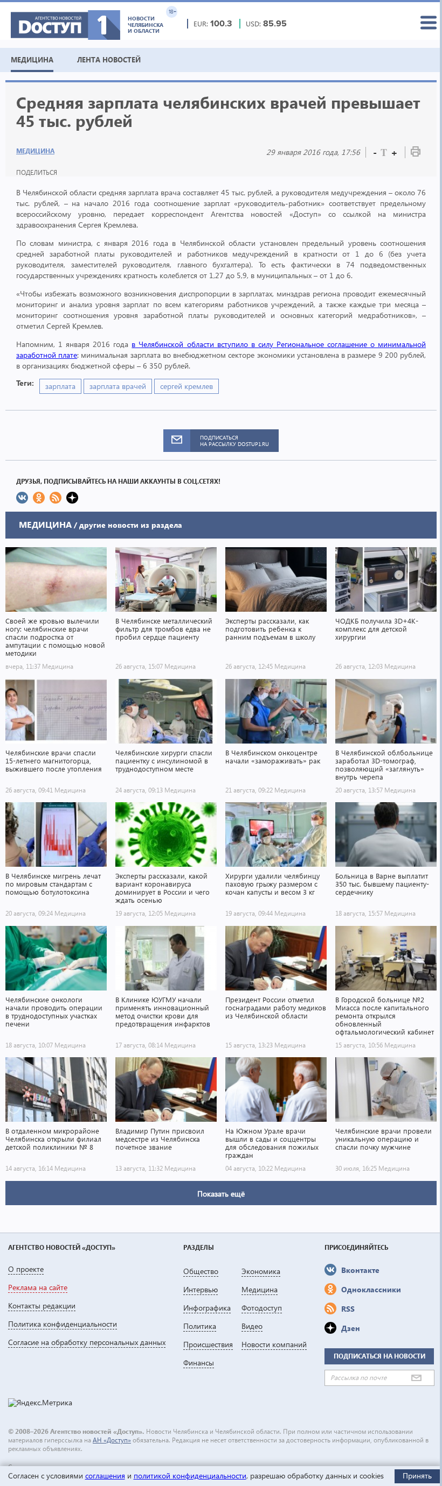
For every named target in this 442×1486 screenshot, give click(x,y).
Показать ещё (221, 1193)
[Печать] (415, 153)
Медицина (35, 151)
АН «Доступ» (112, 1440)
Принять (417, 1475)
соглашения (105, 1475)
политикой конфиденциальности (190, 1475)
